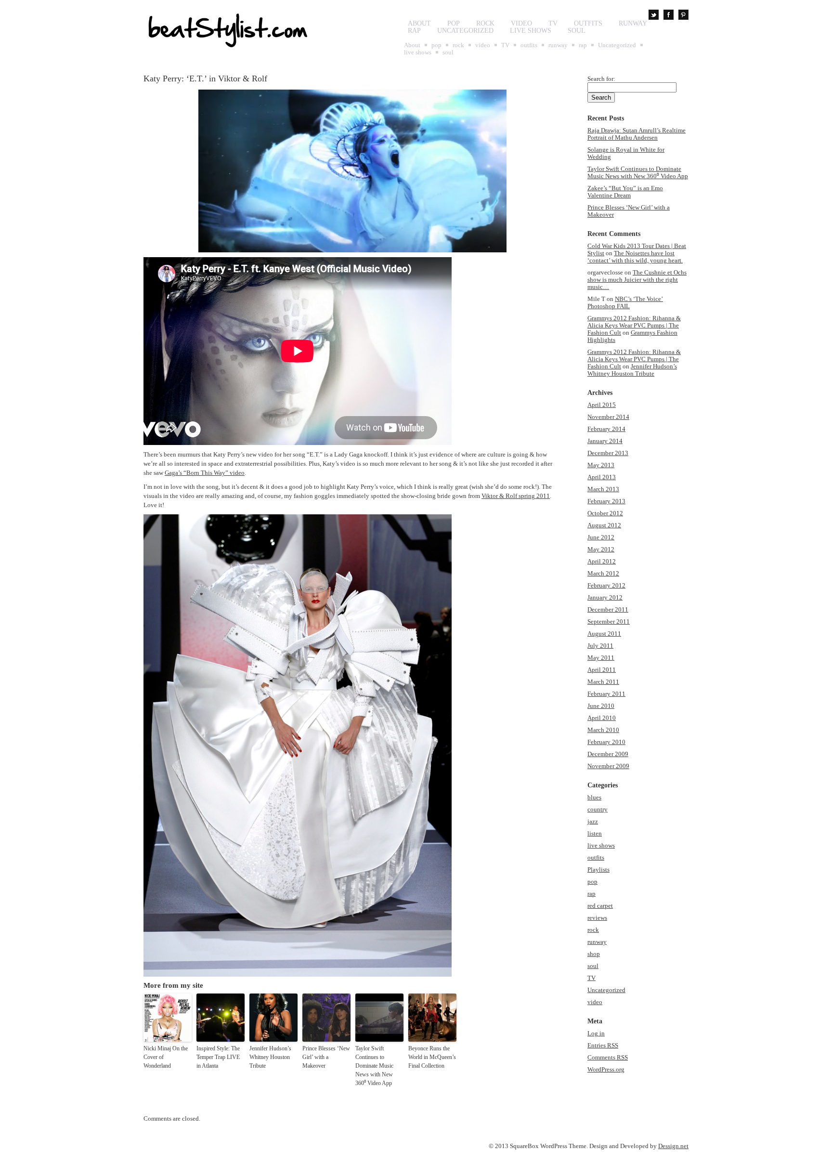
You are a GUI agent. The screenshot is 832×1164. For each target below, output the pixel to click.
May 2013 (600, 465)
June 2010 (600, 705)
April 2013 (601, 477)
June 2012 (600, 537)
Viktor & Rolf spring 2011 (515, 495)
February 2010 (606, 741)
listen (594, 833)
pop (453, 23)
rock (485, 23)
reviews (597, 917)
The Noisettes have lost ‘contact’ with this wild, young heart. (635, 256)
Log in (596, 1033)
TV (553, 23)
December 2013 (607, 453)
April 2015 (601, 404)
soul (576, 30)
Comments (607, 1057)
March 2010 (603, 729)
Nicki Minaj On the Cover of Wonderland (165, 1057)
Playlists (598, 869)
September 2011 (608, 621)
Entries (602, 1045)
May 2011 (600, 657)
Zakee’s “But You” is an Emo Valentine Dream (625, 191)
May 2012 (600, 549)
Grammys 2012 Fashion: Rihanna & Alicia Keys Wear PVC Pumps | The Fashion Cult (634, 325)
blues (594, 797)
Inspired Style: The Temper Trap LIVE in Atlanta (218, 1057)
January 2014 (605, 441)
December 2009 (607, 754)
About (419, 23)
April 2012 (601, 561)
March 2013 (603, 489)
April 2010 (601, 717)
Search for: (601, 78)
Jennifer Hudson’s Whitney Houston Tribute (270, 1057)
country (597, 809)
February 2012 (606, 585)
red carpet (600, 905)
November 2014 (608, 416)
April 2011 (601, 669)
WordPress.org (605, 1069)
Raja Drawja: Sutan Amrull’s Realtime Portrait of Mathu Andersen (636, 134)
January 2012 (605, 597)
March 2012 (603, 573)
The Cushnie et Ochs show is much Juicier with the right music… (637, 279)
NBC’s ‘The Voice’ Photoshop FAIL (625, 302)
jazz (592, 821)
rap (414, 30)
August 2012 (604, 525)
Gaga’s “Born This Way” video (205, 472)
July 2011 (600, 645)
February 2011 (606, 693)
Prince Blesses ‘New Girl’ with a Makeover (326, 1057)
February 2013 (606, 501)
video (521, 23)
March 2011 (603, 681)
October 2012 (605, 513)
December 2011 (607, 609)
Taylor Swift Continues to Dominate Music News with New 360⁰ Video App (374, 1065)
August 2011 (604, 633)
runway (633, 23)
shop (593, 953)
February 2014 (606, 428)
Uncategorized (465, 30)
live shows (530, 30)
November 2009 (608, 766)
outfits (588, 23)
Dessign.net (673, 1146)
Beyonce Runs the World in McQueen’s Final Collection (432, 1057)
